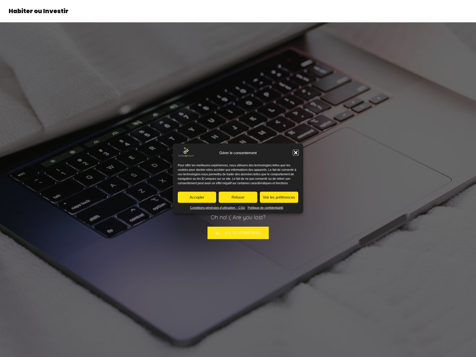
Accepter (197, 197)
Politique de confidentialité (265, 208)
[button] (295, 152)
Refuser (238, 197)
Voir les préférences (279, 197)
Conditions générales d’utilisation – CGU (217, 208)
